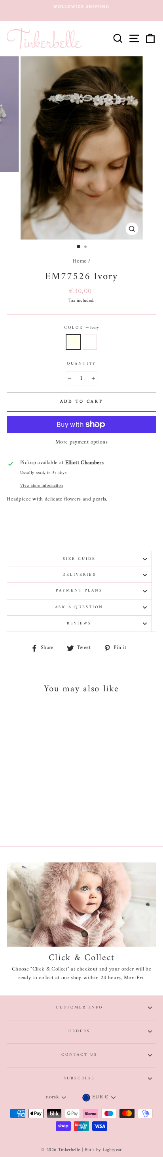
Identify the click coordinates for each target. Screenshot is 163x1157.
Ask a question (79, 607)
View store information (41, 485)
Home (79, 261)
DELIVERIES (79, 574)
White (90, 342)
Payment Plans (79, 590)
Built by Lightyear (103, 1150)
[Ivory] (31, 818)
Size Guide (79, 559)
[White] (40, 818)
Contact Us (79, 1054)
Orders (79, 1031)
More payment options (81, 442)
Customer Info (79, 1007)
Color (81, 328)
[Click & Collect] (81, 904)
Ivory (73, 342)
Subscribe (79, 1078)
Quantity (81, 364)
